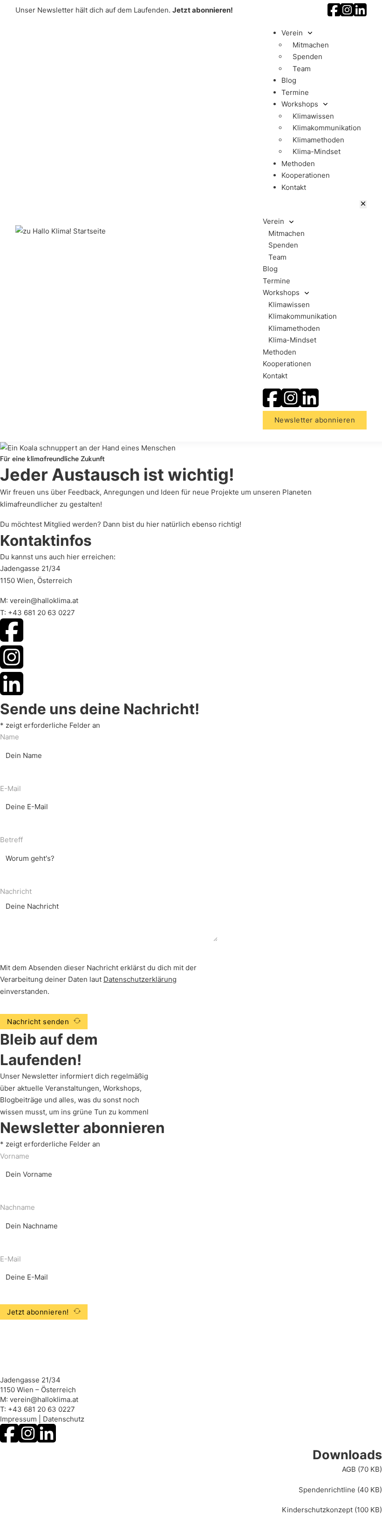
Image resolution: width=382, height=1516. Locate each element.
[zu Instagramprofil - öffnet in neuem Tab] (290, 404)
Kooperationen (305, 175)
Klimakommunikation (327, 127)
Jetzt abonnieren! (202, 10)
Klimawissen (313, 116)
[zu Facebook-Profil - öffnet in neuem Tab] (334, 13)
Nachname (17, 1207)
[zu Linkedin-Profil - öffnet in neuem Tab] (46, 1440)
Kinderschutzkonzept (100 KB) (332, 1509)
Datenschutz (63, 1419)
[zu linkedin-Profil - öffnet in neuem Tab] (360, 13)
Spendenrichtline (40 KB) (340, 1489)
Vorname (14, 1156)
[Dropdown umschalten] (310, 32)
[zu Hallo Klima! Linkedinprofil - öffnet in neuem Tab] (11, 685)
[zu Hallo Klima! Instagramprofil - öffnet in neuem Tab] (11, 658)
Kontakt (293, 187)
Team (302, 68)
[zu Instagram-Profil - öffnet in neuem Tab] (347, 13)
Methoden (298, 163)
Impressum (18, 1419)
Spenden (307, 56)
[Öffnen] (363, 204)
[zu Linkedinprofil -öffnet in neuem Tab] (309, 404)
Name (9, 736)
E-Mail (10, 788)
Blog (288, 80)
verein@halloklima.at (44, 600)
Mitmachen (311, 44)
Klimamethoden (318, 139)
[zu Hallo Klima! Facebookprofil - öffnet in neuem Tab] (11, 631)
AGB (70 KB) (362, 1469)
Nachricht (16, 891)
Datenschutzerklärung (140, 979)
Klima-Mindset (317, 151)
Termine (295, 92)
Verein (292, 32)
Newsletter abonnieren (314, 420)
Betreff (11, 839)
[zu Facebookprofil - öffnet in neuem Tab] (272, 404)
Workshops (299, 104)
